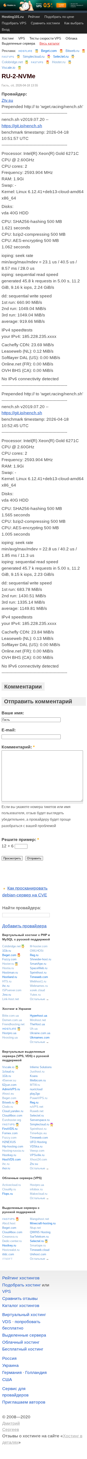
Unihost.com (38, 1254)
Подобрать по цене (59, 17)
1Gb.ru (6, 950)
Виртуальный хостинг (24, 1314)
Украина (10, 1365)
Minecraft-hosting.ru (43, 1223)
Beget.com (49, 51)
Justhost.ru (37, 1071)
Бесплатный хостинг (22, 1349)
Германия (12, 1372)
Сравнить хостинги (45, 23)
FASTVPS (8, 56)
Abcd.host (8, 1223)
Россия (9, 1358)
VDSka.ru (36, 1146)
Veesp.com (37, 1150)
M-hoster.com (39, 946)
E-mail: (9, 730)
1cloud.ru (8, 1071)
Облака (71, 38)
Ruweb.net (37, 1111)
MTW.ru (35, 1084)
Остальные (37, 999)
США (7, 1379)
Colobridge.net (12, 62)
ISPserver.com (11, 990)
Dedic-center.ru (12, 1241)
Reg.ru (34, 955)
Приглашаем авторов (23, 1402)
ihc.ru (5, 985)
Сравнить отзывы (20, 1298)
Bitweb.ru (72, 51)
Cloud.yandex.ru (12, 1111)
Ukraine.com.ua (40, 1033)
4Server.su (9, 1080)
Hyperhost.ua (38, 1015)
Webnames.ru (39, 985)
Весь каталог (49, 43)
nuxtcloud (36, 1089)
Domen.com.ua (12, 1020)
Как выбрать (74, 23)
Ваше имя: (13, 713)
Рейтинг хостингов (20, 1278)
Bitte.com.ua (10, 1015)
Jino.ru (6, 994)
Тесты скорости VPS (45, 38)
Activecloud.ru (11, 1185)
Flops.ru (7, 1193)
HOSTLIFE (25, 51)
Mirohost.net (38, 1020)
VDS (6, 1321)
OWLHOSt (37, 950)
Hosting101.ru (13, 17)
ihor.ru (6, 1168)
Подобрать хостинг (21, 1285)
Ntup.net (35, 1227)
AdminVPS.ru (11, 1089)
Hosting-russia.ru (13, 1150)
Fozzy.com (9, 959)
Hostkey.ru (9, 1155)
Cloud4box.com (12, 1115)
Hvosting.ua (10, 1037)
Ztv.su (7, 100)
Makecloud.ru (38, 1193)
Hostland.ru (9, 977)
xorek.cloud (37, 990)
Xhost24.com (38, 1159)
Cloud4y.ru (9, 1189)
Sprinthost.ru (38, 972)
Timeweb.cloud (39, 1250)
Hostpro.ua (9, 1033)
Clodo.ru (7, 1106)
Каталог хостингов (20, 1305)
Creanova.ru (10, 1236)
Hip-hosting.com (12, 1146)
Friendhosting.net (13, 1024)
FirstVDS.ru (9, 1128)
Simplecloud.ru (33, 56)
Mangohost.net (39, 1219)
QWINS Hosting (40, 1232)
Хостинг (8, 38)
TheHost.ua (37, 1024)
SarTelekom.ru (39, 1236)
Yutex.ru (35, 994)
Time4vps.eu (38, 1133)
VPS (21, 38)
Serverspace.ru (40, 1120)
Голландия (36, 1372)
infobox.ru (36, 1189)
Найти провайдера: (21, 907)
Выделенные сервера (18, 43)
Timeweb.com (39, 977)
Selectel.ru (60, 56)
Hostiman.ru (10, 972)
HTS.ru (6, 981)
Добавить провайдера (24, 926)
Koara (33, 1076)
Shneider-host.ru (40, 959)
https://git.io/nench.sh (22, 126)
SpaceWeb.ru (38, 968)
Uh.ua (33, 1028)
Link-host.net (10, 999)
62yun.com (9, 1084)
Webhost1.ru (38, 981)
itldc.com (8, 1254)
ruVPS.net (36, 1106)
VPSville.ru (37, 1155)
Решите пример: (20, 839)
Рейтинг (34, 17)
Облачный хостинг (20, 1342)
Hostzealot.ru (10, 1250)
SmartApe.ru (38, 963)
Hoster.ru (58, 62)
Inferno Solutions (41, 1067)
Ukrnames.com (40, 1037)
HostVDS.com (11, 1159)
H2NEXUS (9, 1142)
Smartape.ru (38, 1245)
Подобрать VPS (14, 23)
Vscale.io (8, 67)
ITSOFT (7, 1258)
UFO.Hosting (38, 1142)
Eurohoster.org (11, 1120)
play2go (35, 1093)
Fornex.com (10, 1133)
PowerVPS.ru (38, 1098)
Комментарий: (18, 747)
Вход (6, 29)
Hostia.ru (8, 968)
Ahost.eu (8, 1093)
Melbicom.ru (38, 1080)
